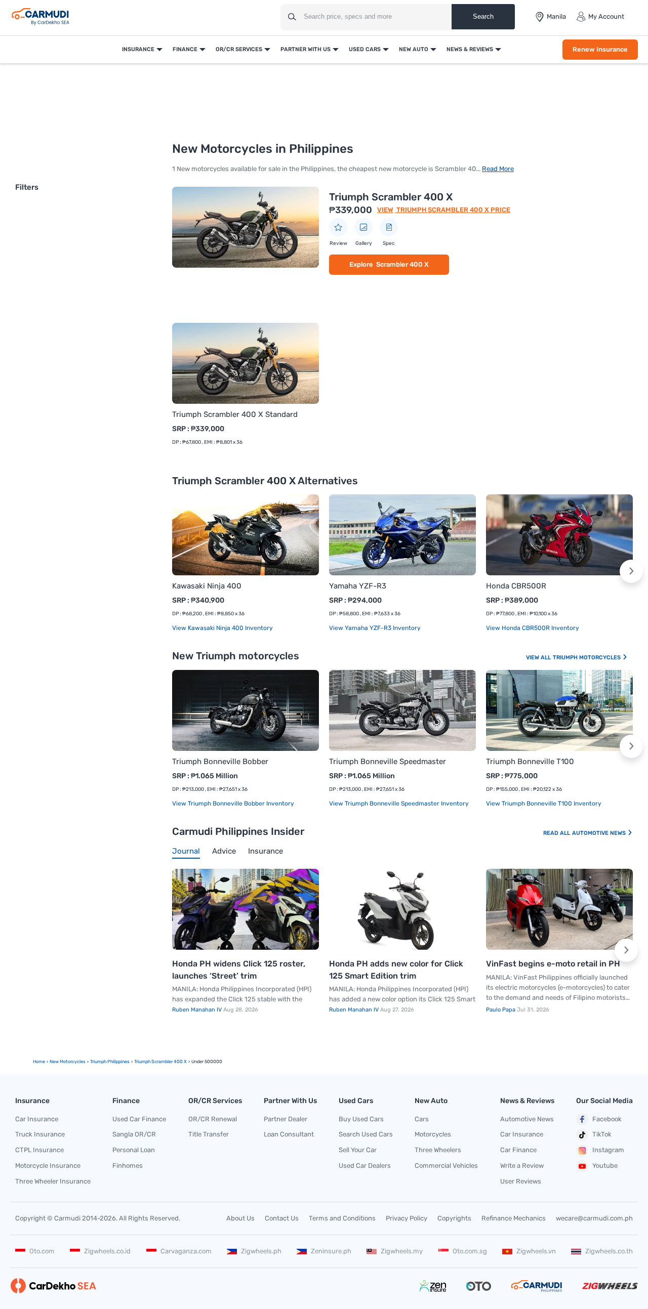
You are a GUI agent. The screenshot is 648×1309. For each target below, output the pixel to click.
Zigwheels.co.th (609, 1251)
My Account (606, 16)
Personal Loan (133, 1150)
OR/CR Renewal (212, 1119)
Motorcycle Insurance (47, 1165)
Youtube (605, 1165)
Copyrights (454, 1218)
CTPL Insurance (39, 1150)
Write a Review (522, 1165)
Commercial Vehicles (446, 1165)
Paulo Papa (501, 1009)
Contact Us (282, 1218)
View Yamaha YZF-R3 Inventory (375, 627)
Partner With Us (305, 49)
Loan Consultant (289, 1134)
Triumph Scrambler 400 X (391, 197)
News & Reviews (470, 49)
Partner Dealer (285, 1119)
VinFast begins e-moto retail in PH (553, 963)
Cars (422, 1119)
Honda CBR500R (516, 585)
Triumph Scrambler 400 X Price (452, 210)
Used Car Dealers (365, 1165)
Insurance (138, 49)
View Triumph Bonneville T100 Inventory (543, 803)
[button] (631, 571)
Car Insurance (36, 1119)
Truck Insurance (40, 1134)
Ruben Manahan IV (197, 1009)
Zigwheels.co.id (107, 1251)
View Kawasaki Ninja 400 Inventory (222, 627)
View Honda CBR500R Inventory (532, 627)
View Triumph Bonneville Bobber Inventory (233, 803)
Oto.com (42, 1251)
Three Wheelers (438, 1150)
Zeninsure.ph (331, 1251)
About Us (240, 1218)
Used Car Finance (139, 1119)
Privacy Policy (406, 1218)
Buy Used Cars (361, 1119)
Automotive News (599, 833)
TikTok (602, 1134)
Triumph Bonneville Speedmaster (387, 761)
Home (39, 1061)
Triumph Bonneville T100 (530, 761)
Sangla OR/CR (134, 1134)
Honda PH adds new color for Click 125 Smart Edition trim (396, 970)
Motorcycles (433, 1134)
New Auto (413, 49)
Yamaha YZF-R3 (357, 585)
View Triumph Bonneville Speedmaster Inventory (399, 803)
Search (483, 16)
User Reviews (520, 1181)
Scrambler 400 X (402, 264)
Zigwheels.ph (261, 1251)
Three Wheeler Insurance (53, 1181)
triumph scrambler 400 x (160, 1061)
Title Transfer (208, 1134)
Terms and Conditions (342, 1218)
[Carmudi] (40, 16)
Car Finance (518, 1150)
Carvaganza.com (186, 1251)
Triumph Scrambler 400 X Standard (235, 414)
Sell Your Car (358, 1150)
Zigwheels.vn (536, 1251)
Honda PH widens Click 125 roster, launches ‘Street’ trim (238, 970)
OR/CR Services (239, 49)
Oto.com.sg (470, 1251)
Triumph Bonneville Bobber (220, 761)
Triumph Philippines (110, 1061)
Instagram (608, 1150)
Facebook (607, 1119)
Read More (498, 169)
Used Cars (365, 49)
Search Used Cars (366, 1134)
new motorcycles (68, 1061)
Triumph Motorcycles (587, 657)
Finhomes (127, 1165)
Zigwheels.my (402, 1251)
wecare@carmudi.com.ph (594, 1218)
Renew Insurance (600, 49)
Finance (185, 49)
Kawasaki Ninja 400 (206, 585)
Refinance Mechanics (513, 1218)
